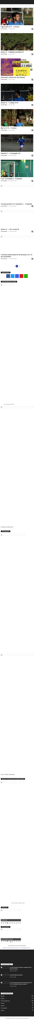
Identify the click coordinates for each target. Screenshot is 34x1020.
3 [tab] (5, 922)
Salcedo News (4, 28)
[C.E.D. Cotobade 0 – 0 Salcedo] (17, 168)
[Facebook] (8, 276)
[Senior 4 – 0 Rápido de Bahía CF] (17, 42)
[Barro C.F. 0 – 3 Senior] (17, 118)
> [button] (19, 915)
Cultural (2, 1005)
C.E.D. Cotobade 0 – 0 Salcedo (11, 179)
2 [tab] (3, 922)
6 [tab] (10, 922)
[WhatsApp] (26, 276)
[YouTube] (21, 276)
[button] (31, 2)
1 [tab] (1, 922)
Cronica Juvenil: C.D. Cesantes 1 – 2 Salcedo (16, 204)
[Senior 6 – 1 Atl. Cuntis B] (17, 219)
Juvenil (2, 1010)
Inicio (2, 6)
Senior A (3, 1003)
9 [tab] (16, 922)
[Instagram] (17, 276)
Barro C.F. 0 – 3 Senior (9, 128)
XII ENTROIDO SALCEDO (16, 975)
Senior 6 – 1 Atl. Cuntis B (10, 229)
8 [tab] (14, 922)
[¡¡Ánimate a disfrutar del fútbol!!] (17, 67)
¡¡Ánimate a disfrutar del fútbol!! (13, 77)
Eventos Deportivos (5, 1000)
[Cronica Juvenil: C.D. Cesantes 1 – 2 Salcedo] (17, 193)
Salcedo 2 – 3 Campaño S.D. (11, 153)
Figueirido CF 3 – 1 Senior (10, 27)
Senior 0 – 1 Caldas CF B (9, 103)
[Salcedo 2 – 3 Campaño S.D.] (17, 143)
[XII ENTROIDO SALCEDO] (5, 977)
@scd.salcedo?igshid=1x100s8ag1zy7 (17, 948)
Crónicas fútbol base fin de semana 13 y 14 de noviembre (16, 256)
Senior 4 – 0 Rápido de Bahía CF (12, 52)
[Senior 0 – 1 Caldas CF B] (17, 92)
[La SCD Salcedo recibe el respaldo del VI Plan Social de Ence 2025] (5, 970)
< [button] (3, 915)
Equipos (3, 998)
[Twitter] (12, 276)
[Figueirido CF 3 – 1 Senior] (17, 16)
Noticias (3, 996)
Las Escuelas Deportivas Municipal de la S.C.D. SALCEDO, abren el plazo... (21, 983)
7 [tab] (12, 922)
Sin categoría (4, 1008)
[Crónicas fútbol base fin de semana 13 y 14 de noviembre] (17, 244)
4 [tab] (7, 922)
